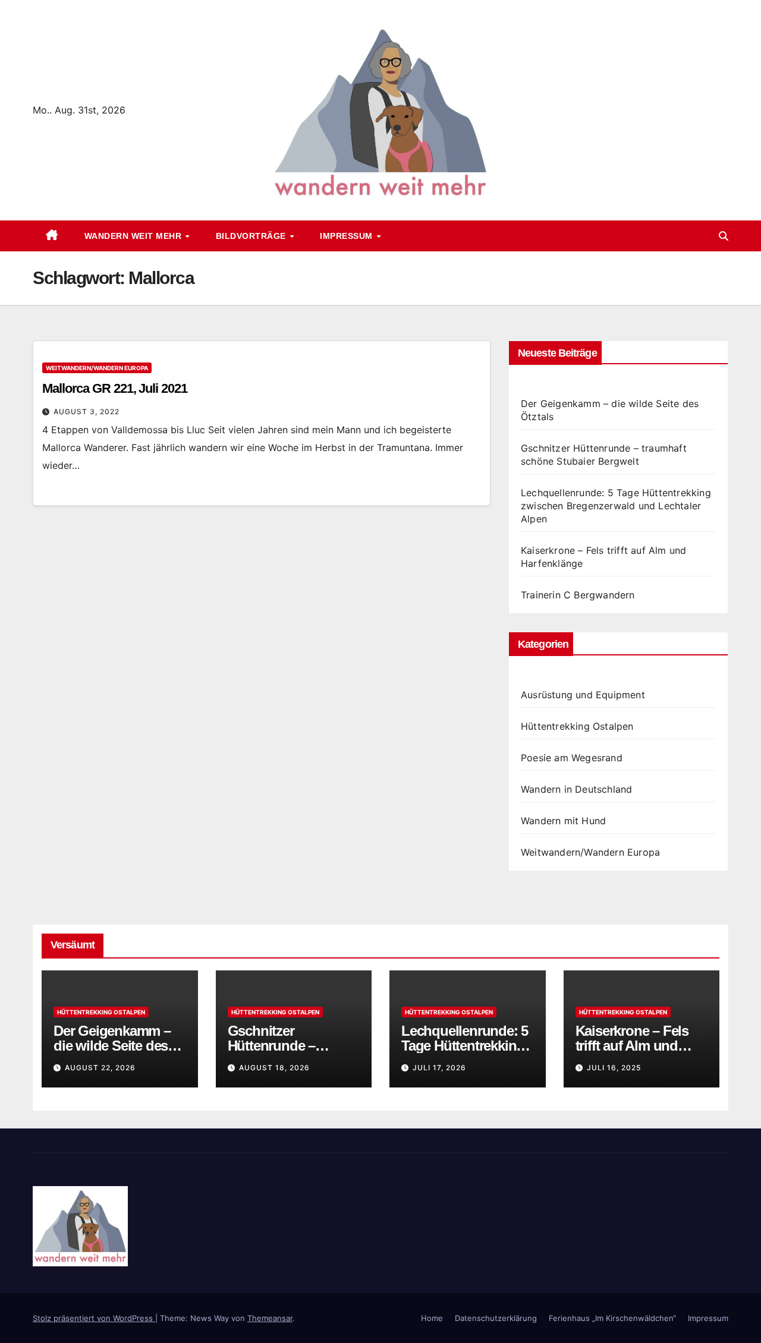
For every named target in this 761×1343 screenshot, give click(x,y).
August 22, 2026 (100, 1067)
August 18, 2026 (274, 1067)
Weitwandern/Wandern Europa (97, 367)
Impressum (347, 236)
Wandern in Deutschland (576, 789)
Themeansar (270, 1318)
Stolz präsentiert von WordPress (94, 1318)
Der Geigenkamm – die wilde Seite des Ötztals (112, 1045)
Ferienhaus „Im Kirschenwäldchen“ (612, 1318)
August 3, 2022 (87, 411)
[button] (723, 236)
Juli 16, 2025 (614, 1067)
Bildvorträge (252, 236)
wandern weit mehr (134, 236)
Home (432, 1318)
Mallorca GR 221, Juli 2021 (114, 388)
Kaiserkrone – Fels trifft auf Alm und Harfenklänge (632, 1045)
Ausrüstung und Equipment (583, 695)
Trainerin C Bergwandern (578, 595)
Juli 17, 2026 (439, 1067)
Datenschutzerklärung (496, 1318)
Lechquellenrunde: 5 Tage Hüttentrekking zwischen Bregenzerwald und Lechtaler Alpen (616, 506)
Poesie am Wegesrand (571, 758)
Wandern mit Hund (563, 821)
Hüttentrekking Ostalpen (577, 726)
